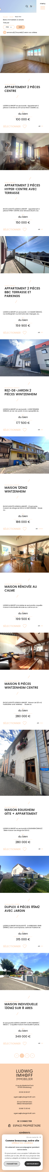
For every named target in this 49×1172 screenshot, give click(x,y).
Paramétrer (12, 1164)
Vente (11, 17)
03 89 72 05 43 (24, 1108)
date (20, 27)
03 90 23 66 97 (24, 1092)
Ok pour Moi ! (33, 1164)
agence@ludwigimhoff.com (24, 1097)
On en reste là (32, 1137)
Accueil (5, 17)
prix (7, 27)
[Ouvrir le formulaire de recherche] (27, 6)
